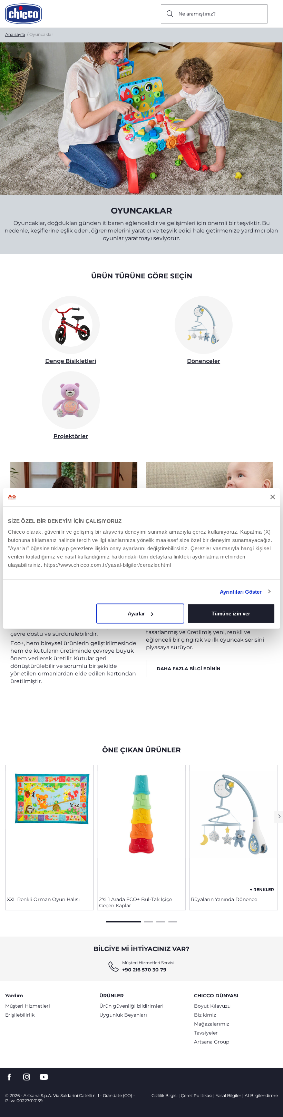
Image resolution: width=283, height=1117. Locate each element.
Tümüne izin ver (231, 613)
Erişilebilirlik (20, 1015)
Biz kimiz (205, 1015)
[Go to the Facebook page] (9, 1077)
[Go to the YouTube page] (44, 1077)
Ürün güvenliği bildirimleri (131, 1006)
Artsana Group (211, 1042)
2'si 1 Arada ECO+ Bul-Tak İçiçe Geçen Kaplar (135, 902)
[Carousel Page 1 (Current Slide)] (123, 920)
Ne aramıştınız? (197, 14)
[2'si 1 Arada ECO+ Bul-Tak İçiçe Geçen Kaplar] (142, 828)
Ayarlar (136, 613)
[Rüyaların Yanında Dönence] (233, 828)
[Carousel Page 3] (160, 920)
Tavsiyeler (206, 1033)
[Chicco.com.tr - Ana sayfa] (23, 13)
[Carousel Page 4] (172, 920)
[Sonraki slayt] (278, 817)
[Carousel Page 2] (148, 920)
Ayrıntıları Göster (241, 591)
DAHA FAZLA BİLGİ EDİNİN (189, 668)
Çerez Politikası (196, 1095)
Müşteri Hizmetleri (27, 1006)
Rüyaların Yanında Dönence (224, 899)
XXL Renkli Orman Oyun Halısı (43, 899)
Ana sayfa (15, 34)
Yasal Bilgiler (228, 1095)
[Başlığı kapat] (272, 497)
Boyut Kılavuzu (212, 1006)
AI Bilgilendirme (261, 1095)
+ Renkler (262, 889)
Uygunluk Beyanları (123, 1015)
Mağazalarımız (211, 1024)
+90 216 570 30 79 (144, 970)
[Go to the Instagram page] (26, 1077)
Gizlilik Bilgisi (164, 1095)
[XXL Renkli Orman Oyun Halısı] (50, 828)
